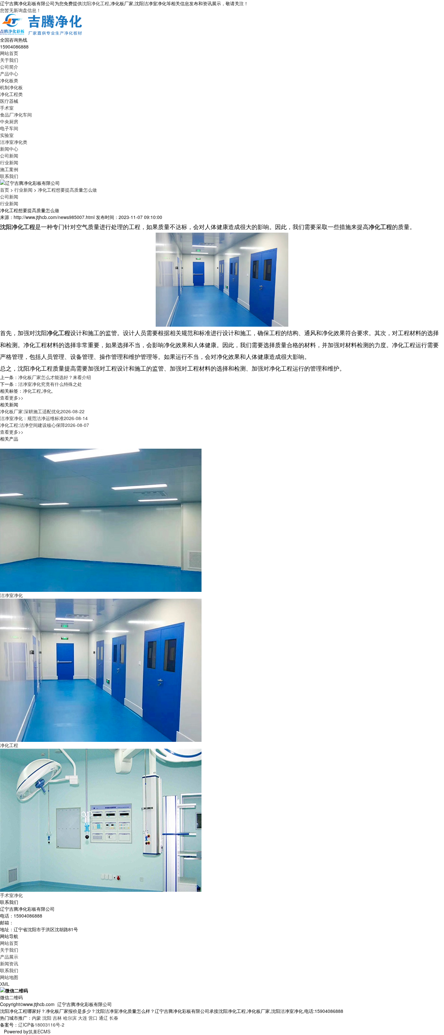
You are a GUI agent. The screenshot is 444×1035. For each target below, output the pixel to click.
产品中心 (9, 73)
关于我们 (9, 60)
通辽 (103, 1018)
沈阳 (46, 1018)
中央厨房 (9, 121)
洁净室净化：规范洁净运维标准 (44, 418)
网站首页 (9, 53)
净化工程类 (11, 94)
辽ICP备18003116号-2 (41, 1024)
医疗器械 (9, 101)
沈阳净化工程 (95, 3)
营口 (93, 1018)
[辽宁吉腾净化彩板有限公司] (41, 24)
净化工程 (32, 391)
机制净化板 (11, 87)
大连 (82, 1018)
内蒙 (36, 1018)
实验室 (7, 135)
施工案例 (9, 169)
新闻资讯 (9, 963)
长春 (113, 1018)
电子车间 (9, 128)
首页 (4, 189)
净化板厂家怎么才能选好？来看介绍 (54, 377)
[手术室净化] (101, 819)
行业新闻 (9, 162)
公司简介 (9, 66)
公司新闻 (9, 155)
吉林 (57, 1018)
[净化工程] (101, 669)
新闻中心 (9, 148)
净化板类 (9, 80)
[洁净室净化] (101, 519)
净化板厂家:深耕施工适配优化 (42, 411)
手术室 (7, 107)
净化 (46, 391)
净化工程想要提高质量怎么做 (67, 189)
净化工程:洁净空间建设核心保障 (44, 425)
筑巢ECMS (39, 1031)
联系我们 (9, 176)
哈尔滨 (70, 1018)
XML (4, 984)
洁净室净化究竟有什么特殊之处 (50, 384)
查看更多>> (11, 397)
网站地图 (9, 977)
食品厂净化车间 (16, 114)
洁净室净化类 (13, 142)
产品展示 (9, 956)
